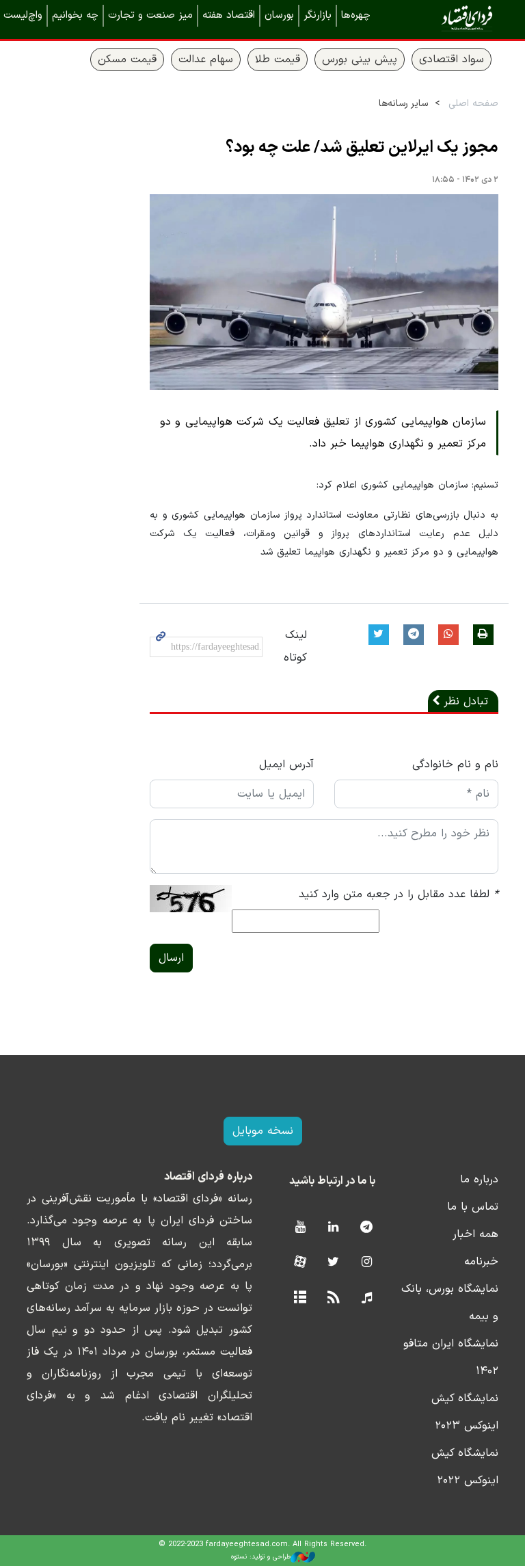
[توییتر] (333, 1262)
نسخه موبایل (262, 1131)
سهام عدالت (205, 59)
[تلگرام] (366, 1228)
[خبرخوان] (333, 1298)
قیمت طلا (277, 59)
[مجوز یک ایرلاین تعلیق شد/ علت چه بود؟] (324, 292)
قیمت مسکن (127, 59)
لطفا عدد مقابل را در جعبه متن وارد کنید (398, 894)
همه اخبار (475, 1234)
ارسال (171, 958)
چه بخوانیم (75, 15)
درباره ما (479, 1179)
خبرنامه (481, 1261)
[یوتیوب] (299, 1228)
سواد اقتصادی (451, 59)
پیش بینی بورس (359, 59)
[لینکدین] (333, 1228)
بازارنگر (318, 15)
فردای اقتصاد (447, 18)
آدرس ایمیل (286, 764)
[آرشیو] (299, 1298)
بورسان (279, 15)
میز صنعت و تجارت (150, 15)
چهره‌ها (356, 15)
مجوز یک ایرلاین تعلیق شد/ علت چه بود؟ (362, 147)
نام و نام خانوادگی (455, 764)
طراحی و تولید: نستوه (261, 1557)
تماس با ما (472, 1207)
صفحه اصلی (473, 103)
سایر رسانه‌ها (403, 103)
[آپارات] (299, 1262)
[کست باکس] (366, 1298)
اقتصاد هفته (228, 15)
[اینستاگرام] (366, 1262)
